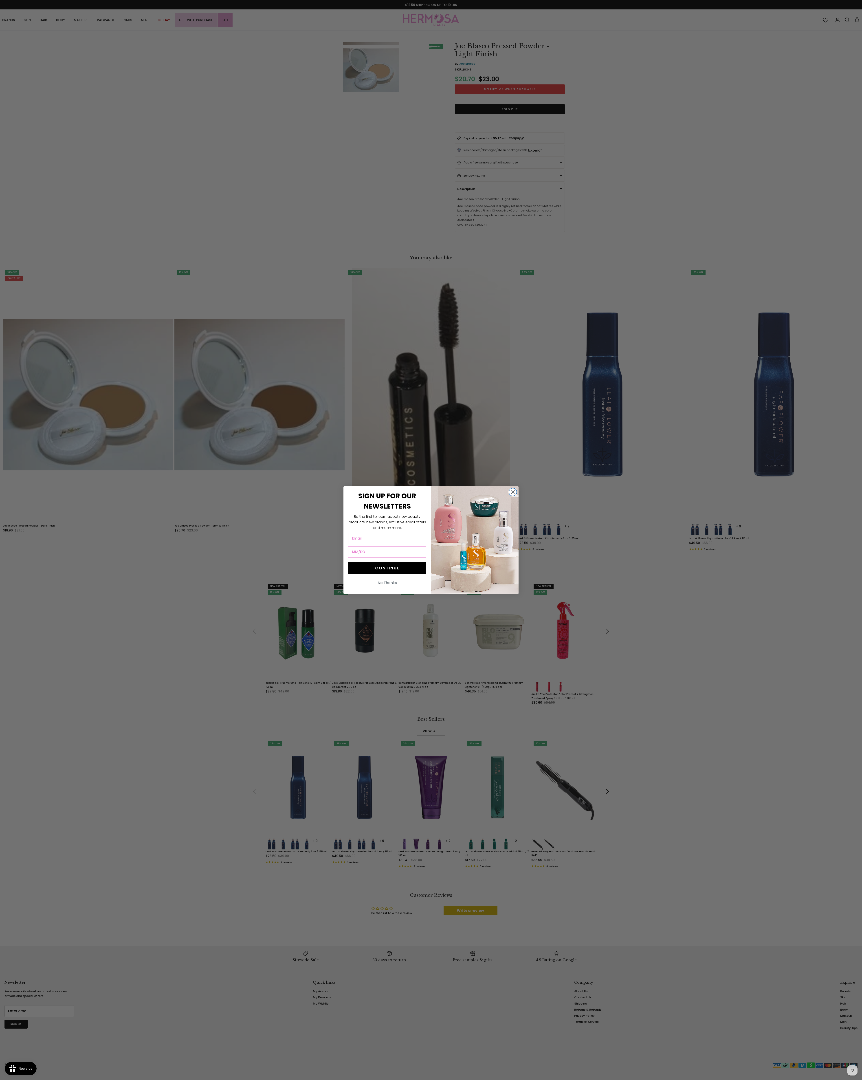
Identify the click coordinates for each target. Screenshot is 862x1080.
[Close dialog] (513, 492)
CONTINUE (387, 568)
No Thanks (387, 582)
